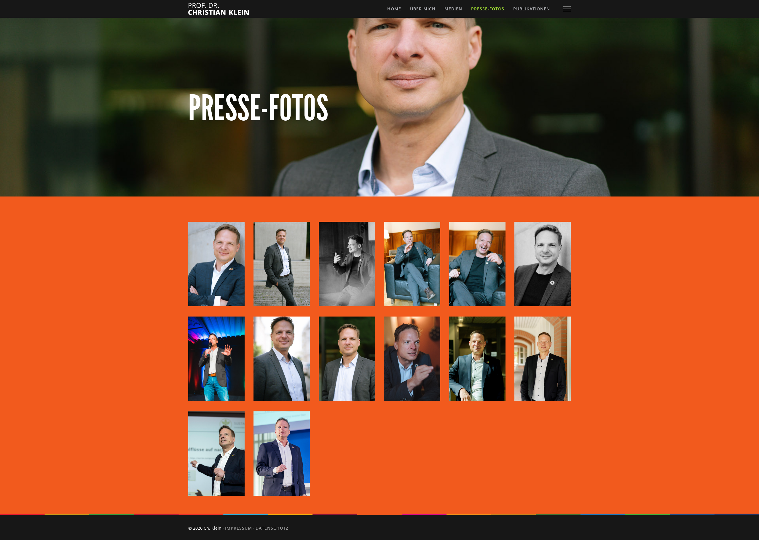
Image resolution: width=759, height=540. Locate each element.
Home (394, 9)
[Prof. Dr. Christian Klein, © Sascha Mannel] (216, 453)
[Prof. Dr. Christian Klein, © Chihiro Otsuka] (477, 359)
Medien (453, 9)
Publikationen (531, 9)
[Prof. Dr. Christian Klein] (216, 264)
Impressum (238, 528)
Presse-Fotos (487, 9)
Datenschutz (272, 528)
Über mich (423, 9)
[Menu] (567, 9)
